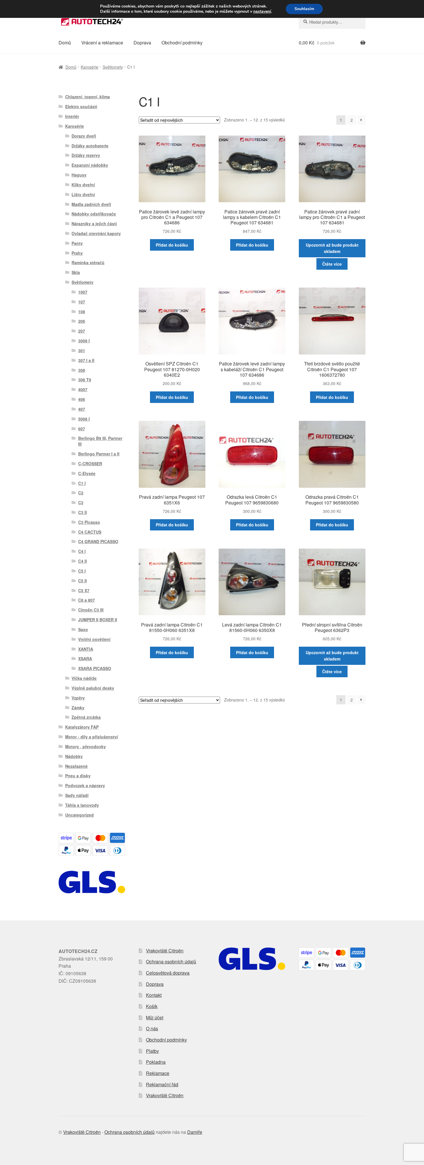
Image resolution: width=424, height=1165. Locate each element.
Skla (76, 272)
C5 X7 (83, 590)
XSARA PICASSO (94, 668)
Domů (65, 42)
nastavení (262, 11)
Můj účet (154, 1017)
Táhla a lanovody (82, 805)
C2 (80, 493)
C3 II (82, 512)
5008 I (84, 419)
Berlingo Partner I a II (98, 454)
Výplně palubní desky (93, 688)
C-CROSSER (90, 463)
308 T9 (84, 379)
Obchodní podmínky (182, 42)
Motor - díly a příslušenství (91, 737)
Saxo (83, 629)
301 (81, 350)
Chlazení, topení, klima (87, 97)
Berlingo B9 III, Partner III (100, 441)
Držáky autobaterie (90, 146)
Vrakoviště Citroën (164, 950)
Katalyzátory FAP (82, 727)
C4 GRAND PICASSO (98, 541)
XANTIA (85, 649)
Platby (152, 1051)
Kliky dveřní (83, 184)
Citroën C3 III (91, 610)
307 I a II (86, 360)
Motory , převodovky (85, 746)
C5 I (82, 571)
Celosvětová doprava (168, 972)
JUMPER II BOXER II (97, 619)
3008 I (84, 341)
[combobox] (332, 22)
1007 (82, 292)
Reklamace (157, 1073)
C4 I (82, 551)
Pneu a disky (78, 775)
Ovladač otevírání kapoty (96, 233)
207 (81, 331)
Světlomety (113, 67)
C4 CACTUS (89, 532)
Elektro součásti (81, 106)
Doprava (142, 42)
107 (81, 302)
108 (81, 311)
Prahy (77, 253)
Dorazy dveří (84, 136)
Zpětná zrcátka (86, 717)
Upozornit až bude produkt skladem (332, 248)
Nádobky (74, 756)
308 (81, 370)
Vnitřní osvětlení (94, 639)
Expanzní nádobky (90, 165)
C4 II (82, 561)
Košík (151, 1006)
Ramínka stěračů (88, 262)
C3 (80, 502)
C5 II (82, 581)
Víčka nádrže (84, 678)
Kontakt (154, 995)
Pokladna (156, 1062)
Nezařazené (76, 766)
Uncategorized (79, 815)
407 (81, 409)
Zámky (78, 707)
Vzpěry (78, 698)
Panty (77, 243)
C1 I (82, 483)
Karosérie (89, 67)
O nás (152, 1028)
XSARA (85, 658)
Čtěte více (332, 264)
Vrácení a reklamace (102, 42)
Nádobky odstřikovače (94, 214)
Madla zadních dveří (91, 204)
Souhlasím (304, 9)
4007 (82, 389)
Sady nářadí (77, 795)
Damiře (194, 1132)
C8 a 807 (86, 600)
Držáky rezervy (86, 155)
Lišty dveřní (83, 194)
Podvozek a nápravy (85, 785)
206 (81, 321)
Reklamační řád (162, 1084)
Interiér (72, 116)
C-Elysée (86, 473)
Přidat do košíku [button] (172, 245)
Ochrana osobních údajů (171, 961)
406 (81, 399)
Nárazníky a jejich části (94, 223)
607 (81, 429)
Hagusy (79, 175)
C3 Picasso (89, 522)
